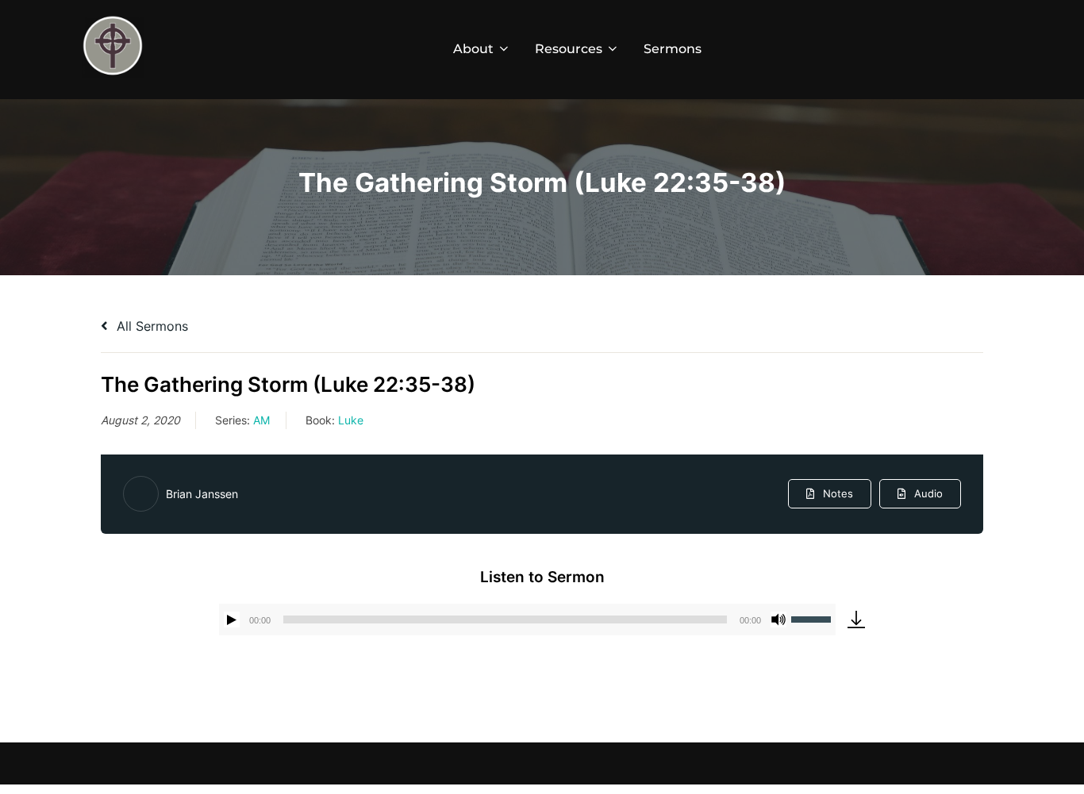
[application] (527, 619)
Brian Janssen (202, 494)
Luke (350, 420)
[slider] (813, 618)
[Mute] (778, 619)
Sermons (673, 48)
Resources (568, 48)
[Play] (232, 619)
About (473, 48)
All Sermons (150, 326)
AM (261, 420)
